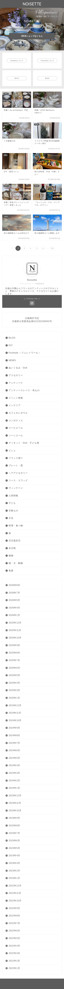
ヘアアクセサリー (18, 473)
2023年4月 (14, 855)
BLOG (12, 337)
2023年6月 (14, 840)
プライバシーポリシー (26, 982)
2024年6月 (14, 750)
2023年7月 (14, 833)
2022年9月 (14, 908)
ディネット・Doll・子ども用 (24, 443)
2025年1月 (14, 698)
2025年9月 (14, 645)
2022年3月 (14, 953)
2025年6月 (14, 668)
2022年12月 (15, 885)
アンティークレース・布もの (24, 390)
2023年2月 (14, 870)
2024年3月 (14, 773)
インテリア (15, 405)
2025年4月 (14, 683)
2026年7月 (14, 592)
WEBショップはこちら (32, 36)
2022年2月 (14, 960)
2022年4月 (14, 945)
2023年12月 (15, 795)
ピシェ (12, 450)
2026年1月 (14, 615)
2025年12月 (15, 622)
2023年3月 (14, 863)
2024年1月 (14, 788)
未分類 (12, 548)
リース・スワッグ (18, 480)
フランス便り (16, 458)
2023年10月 (15, 810)
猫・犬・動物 (16, 563)
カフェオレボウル (18, 413)
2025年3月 (14, 690)
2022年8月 (14, 915)
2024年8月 (14, 735)
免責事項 (43, 982)
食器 (11, 570)
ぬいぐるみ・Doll (18, 367)
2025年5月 (14, 675)
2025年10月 (15, 637)
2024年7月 (14, 743)
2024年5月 (14, 758)
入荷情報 (13, 495)
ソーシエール (16, 435)
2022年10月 (15, 900)
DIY (11, 345)
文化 (11, 518)
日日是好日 (15, 540)
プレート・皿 (16, 465)
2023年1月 (14, 878)
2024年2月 (14, 780)
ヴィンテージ (16, 488)
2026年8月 (14, 585)
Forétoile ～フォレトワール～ (24, 352)
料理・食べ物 (16, 525)
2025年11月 (15, 630)
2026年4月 (14, 607)
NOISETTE (32, 3)
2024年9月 (14, 727)
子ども (12, 503)
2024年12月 (15, 705)
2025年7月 (14, 660)
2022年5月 (14, 938)
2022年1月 (14, 968)
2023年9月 (14, 818)
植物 (11, 555)
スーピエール (16, 428)
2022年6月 (14, 930)
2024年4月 (14, 765)
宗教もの (13, 510)
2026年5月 (14, 600)
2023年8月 (14, 825)
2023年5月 (14, 848)
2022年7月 (14, 923)
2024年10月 (15, 720)
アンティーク (16, 383)
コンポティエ (16, 420)
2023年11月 (15, 803)
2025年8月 (14, 652)
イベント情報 (16, 398)
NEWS (12, 360)
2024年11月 (15, 712)
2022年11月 (15, 893)
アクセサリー (16, 375)
